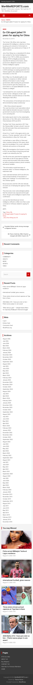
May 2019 (6, 510)
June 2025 (6, 368)
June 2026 (6, 343)
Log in (4, 321)
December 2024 (7, 382)
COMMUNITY (7, 257)
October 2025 (7, 359)
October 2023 (7, 410)
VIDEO (5, 266)
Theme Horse (19, 679)
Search (28, 274)
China (7, 212)
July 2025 (5, 366)
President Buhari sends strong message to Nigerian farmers (17, 227)
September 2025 (8, 362)
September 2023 (8, 412)
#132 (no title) (5, 657)
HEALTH (5, 259)
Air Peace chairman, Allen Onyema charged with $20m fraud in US (18, 235)
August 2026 (6, 339)
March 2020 (6, 487)
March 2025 (6, 375)
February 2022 (7, 455)
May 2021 (6, 467)
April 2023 (6, 423)
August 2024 (6, 391)
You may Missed (9, 528)
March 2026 (6, 348)
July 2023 (5, 416)
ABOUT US (4, 659)
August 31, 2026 (7, 555)
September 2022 (8, 439)
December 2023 (7, 405)
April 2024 (6, 396)
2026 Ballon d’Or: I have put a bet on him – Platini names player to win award (16, 638)
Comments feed (8, 325)
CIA (11, 212)
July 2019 (5, 506)
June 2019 (6, 508)
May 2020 (6, 483)
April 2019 (6, 512)
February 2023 (7, 428)
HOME (3, 669)
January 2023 (7, 430)
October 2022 (7, 437)
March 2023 (6, 426)
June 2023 (6, 419)
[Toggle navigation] (3, 15)
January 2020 (7, 492)
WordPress (22, 682)
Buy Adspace (5, 661)
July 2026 (5, 341)
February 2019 (7, 517)
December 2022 (7, 432)
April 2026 (6, 346)
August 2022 (6, 442)
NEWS (4, 29)
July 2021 (5, 462)
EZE (14, 555)
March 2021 (6, 471)
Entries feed (6, 323)
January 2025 (7, 380)
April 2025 (6, 373)
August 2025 (6, 364)
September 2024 (8, 389)
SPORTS (5, 263)
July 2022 (5, 444)
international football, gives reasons (13, 292)
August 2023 (6, 414)
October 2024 (7, 387)
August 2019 (6, 503)
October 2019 (7, 499)
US (17, 217)
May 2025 (6, 371)
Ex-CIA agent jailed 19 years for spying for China (15, 215)
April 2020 (6, 485)
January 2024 (7, 403)
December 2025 (7, 355)
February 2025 (7, 378)
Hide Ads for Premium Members (11, 666)
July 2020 (5, 478)
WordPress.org (7, 328)
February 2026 (7, 350)
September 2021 (8, 458)
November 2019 (7, 496)
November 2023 (7, 407)
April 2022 (6, 451)
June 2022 (6, 446)
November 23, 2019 (8, 38)
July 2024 (5, 394)
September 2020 (8, 474)
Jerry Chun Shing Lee (9, 217)
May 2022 (6, 448)
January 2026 (7, 352)
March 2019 (6, 515)
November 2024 (7, 384)
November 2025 (7, 357)
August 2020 (6, 476)
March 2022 (6, 453)
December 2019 (7, 494)
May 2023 (6, 421)
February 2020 (7, 490)
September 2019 (8, 501)
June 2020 (6, 480)
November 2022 (7, 435)
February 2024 (7, 400)
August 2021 (6, 460)
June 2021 (6, 464)
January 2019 (7, 519)
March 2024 (6, 398)
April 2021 (6, 469)
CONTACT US (5, 664)
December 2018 (7, 522)
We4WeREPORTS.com (15, 6)
